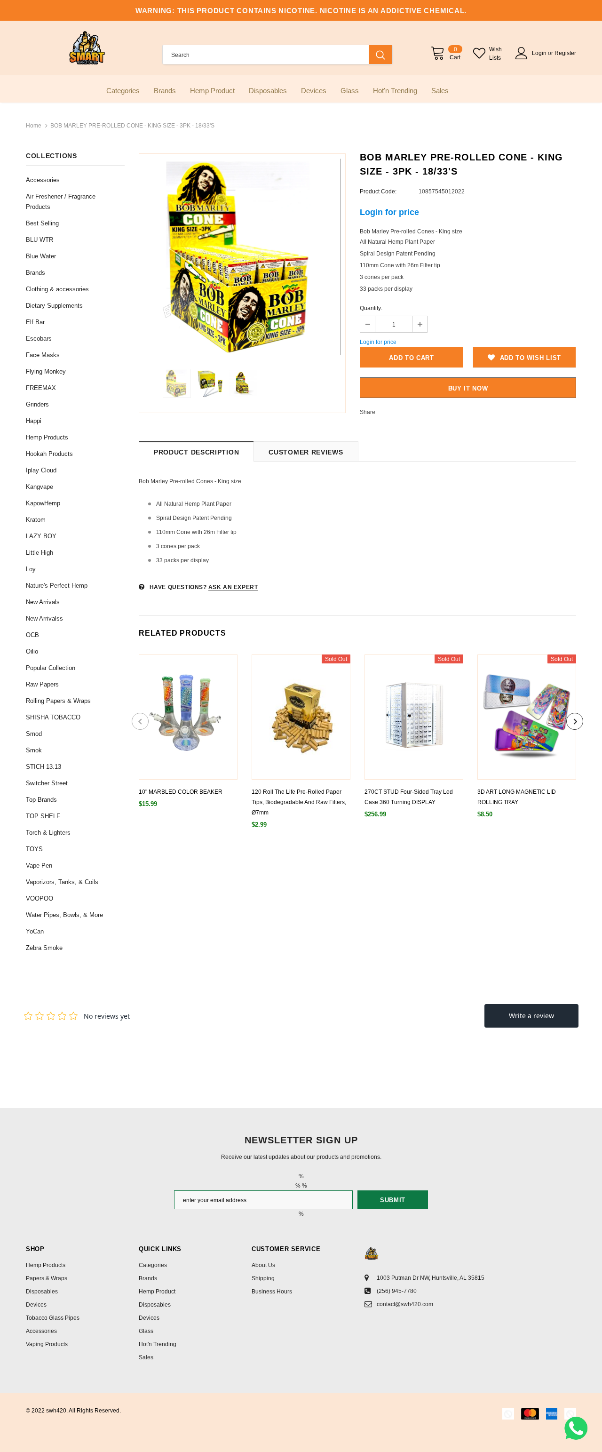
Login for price (389, 212)
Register (565, 53)
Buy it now (468, 388)
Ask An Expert (233, 587)
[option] (242, 257)
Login (540, 53)
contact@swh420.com (405, 1304)
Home (33, 125)
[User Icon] (521, 53)
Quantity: (371, 308)
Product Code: (378, 191)
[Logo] (87, 47)
